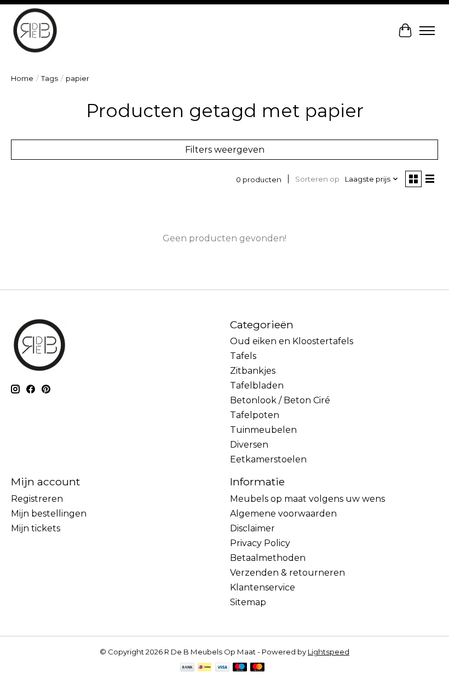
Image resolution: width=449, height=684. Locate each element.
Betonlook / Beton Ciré (280, 400)
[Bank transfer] (187, 668)
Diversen (249, 444)
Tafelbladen (257, 385)
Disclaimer (252, 528)
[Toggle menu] (427, 31)
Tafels (243, 356)
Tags (49, 78)
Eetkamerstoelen (268, 459)
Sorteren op (317, 179)
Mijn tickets (35, 528)
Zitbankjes (252, 371)
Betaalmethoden (268, 558)
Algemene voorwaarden (283, 513)
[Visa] (222, 668)
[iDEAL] (204, 668)
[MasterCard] (257, 668)
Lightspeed (328, 651)
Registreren (37, 499)
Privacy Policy (260, 543)
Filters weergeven (224, 149)
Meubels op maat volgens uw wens (307, 499)
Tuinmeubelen (263, 430)
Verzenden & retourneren (287, 572)
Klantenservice (262, 587)
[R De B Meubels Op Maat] (35, 30)
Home (22, 78)
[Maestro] (240, 668)
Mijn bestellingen (49, 513)
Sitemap (248, 602)
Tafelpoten (254, 415)
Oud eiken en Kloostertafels (291, 341)
